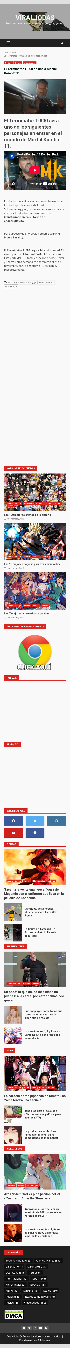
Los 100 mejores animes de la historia (35, 492)
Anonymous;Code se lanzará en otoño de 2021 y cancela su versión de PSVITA (13, 1213)
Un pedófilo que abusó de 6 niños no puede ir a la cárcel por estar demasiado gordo (35, 969)
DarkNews (25, 1340)
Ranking (40, 503)
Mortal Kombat (46, 282)
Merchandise (39, 881)
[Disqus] (35, 337)
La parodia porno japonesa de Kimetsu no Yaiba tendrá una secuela (35, 1073)
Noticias (9, 63)
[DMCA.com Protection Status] (14, 1314)
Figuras (27, 881)
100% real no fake (18, 1260)
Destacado (29, 503)
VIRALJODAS (35, 18)
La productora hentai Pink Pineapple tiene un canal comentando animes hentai (13, 1135)
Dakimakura (36, 1266)
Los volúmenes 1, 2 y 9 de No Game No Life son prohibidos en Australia (13, 1035)
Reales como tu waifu (40, 1296)
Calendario (14, 1266)
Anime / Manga (14, 503)
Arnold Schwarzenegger (25, 282)
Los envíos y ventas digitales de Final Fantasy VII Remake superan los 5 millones (13, 1233)
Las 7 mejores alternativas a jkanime (35, 591)
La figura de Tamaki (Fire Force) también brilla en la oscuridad (13, 932)
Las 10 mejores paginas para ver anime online (35, 541)
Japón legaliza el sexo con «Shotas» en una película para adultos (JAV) (13, 1114)
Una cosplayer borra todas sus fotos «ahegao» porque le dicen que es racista (13, 1015)
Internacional (13, 983)
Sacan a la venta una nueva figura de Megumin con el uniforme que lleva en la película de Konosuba (35, 867)
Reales (18, 63)
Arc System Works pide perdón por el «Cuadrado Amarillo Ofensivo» (35, 1172)
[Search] (62, 43)
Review (10, 507)
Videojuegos (29, 63)
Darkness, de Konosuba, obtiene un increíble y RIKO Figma (13, 912)
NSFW (34, 1087)
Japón (26, 1087)
